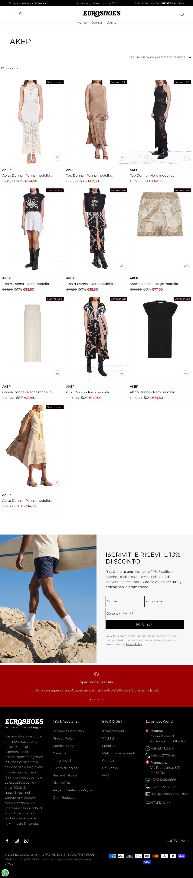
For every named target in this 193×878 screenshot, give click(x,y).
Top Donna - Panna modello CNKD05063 (88, 176)
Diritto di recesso (66, 768)
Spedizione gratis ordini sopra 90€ (96, 3)
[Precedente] (71, 3)
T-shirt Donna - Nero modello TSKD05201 (89, 284)
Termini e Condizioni (69, 731)
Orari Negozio (64, 797)
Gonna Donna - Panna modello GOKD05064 (27, 392)
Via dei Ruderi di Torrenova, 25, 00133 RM (167, 738)
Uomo (111, 22)
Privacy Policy (134, 644)
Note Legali (62, 761)
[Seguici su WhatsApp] (26, 840)
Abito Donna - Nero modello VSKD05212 (152, 392)
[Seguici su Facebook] (7, 840)
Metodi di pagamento (119, 753)
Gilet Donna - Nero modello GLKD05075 (88, 392)
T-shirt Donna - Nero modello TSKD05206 (25, 284)
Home (82, 22)
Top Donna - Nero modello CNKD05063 (151, 176)
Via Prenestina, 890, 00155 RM (165, 770)
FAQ (105, 775)
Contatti (108, 761)
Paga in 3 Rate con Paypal (73, 790)
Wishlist (108, 738)
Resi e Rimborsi (65, 775)
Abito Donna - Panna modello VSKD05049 (26, 501)
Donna (96, 22)
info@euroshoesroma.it (169, 794)
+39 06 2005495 (163, 755)
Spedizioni (110, 746)
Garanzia (60, 753)
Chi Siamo (110, 768)
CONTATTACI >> (158, 803)
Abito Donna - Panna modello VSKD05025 (26, 176)
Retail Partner (36, 859)
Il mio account (113, 731)
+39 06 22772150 (163, 787)
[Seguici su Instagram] (16, 840)
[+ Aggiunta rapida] (57, 157)
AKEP (6, 170)
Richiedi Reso (63, 783)
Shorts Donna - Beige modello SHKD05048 (154, 284)
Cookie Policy (63, 746)
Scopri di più (177, 3)
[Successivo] (122, 3)
